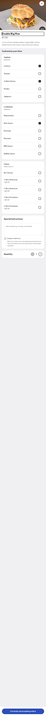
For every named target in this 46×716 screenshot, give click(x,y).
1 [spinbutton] (36, 254)
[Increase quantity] (40, 254)
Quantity (8, 254)
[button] (23, 15)
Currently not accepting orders (23, 711)
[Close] (41, 3)
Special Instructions (13, 219)
